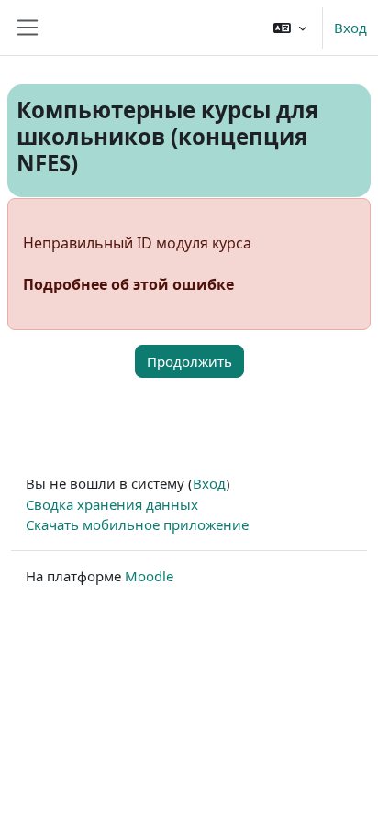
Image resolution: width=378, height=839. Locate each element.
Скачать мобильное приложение (137, 524)
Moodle (149, 576)
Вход (350, 27)
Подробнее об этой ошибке (128, 284)
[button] (289, 27)
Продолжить (189, 361)
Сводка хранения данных (112, 504)
